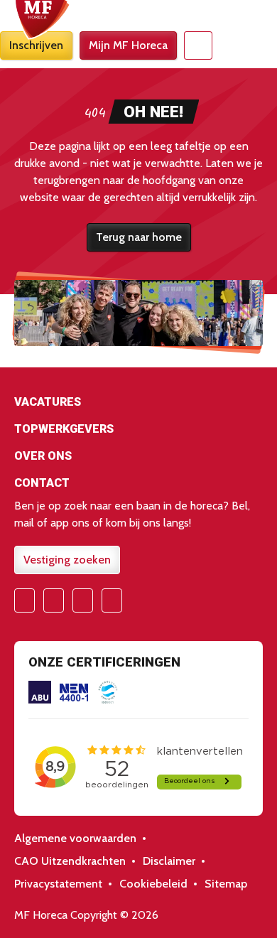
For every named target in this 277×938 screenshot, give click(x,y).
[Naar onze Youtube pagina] (82, 600)
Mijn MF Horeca (128, 45)
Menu (198, 45)
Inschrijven (36, 45)
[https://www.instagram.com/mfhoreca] (53, 600)
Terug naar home (139, 237)
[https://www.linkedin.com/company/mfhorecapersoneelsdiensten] (112, 600)
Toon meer (138, 404)
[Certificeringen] (39, 692)
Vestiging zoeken (67, 559)
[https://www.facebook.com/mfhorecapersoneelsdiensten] (24, 600)
